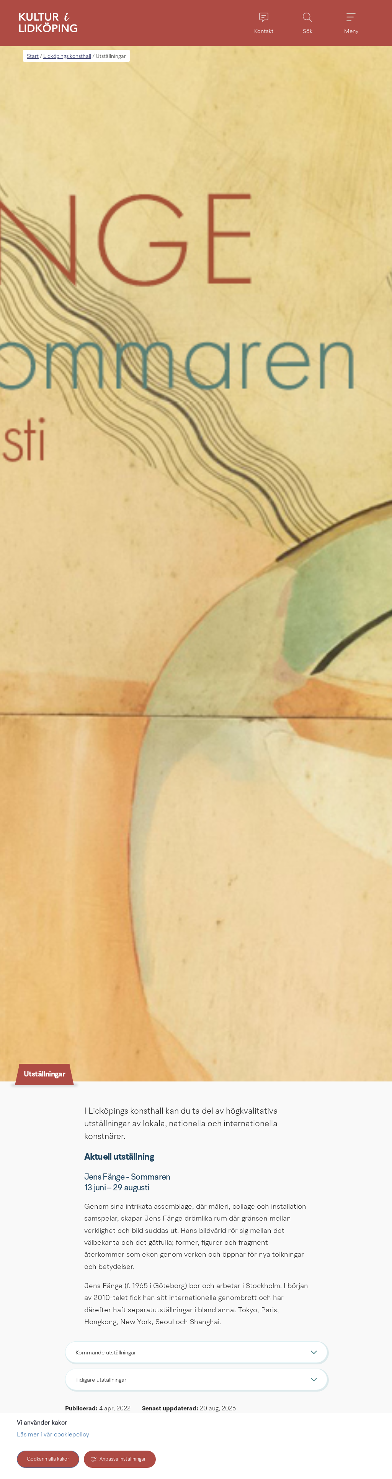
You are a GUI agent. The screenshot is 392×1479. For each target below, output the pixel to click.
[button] (264, 23)
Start (33, 56)
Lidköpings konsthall (67, 56)
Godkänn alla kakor (48, 1459)
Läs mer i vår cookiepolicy (53, 1435)
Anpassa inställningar (123, 1459)
